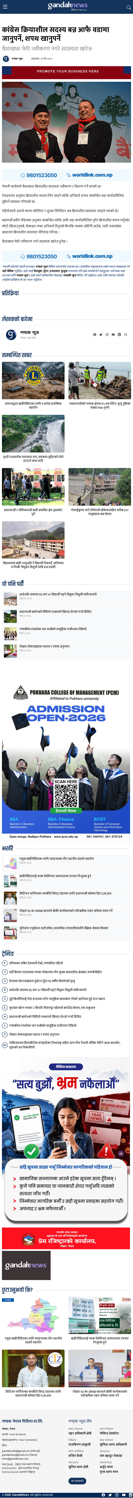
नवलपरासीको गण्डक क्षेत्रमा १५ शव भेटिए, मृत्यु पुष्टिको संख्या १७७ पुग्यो (99, 405)
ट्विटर (45, 271)
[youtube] (113, 335)
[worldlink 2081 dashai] (66, 174)
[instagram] (107, 335)
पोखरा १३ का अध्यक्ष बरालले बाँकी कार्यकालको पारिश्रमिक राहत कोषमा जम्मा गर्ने (66, 911)
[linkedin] (119, 335)
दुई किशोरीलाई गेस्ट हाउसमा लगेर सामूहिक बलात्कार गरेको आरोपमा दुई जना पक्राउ (57, 999)
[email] (125, 335)
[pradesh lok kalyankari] (66, 1153)
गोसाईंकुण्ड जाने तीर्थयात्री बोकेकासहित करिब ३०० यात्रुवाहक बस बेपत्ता (100, 512)
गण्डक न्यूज (29, 332)
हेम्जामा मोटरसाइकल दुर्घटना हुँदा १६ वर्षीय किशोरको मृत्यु (42, 981)
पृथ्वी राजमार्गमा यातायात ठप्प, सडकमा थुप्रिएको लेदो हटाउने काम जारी (33, 459)
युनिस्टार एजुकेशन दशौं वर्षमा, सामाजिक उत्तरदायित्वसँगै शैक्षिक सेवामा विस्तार (63, 928)
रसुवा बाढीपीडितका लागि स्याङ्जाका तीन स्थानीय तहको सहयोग (56, 859)
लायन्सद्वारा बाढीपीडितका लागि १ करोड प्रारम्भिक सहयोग (33, 405)
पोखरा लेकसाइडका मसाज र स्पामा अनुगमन (44, 646)
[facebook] (94, 335)
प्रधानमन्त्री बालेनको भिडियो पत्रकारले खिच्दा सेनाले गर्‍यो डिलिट (55, 612)
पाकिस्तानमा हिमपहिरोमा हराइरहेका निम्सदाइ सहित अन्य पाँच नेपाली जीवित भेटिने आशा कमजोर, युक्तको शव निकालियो (64, 1045)
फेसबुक (38, 271)
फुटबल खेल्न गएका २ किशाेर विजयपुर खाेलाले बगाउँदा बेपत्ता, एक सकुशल (52, 1008)
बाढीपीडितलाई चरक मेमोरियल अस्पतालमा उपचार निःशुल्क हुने (55, 876)
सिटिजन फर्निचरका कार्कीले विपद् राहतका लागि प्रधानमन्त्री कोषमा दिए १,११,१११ (65, 893)
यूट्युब (64, 271)
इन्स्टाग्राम (54, 271)
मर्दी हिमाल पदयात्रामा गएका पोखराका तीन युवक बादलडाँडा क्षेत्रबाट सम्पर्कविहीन (55, 972)
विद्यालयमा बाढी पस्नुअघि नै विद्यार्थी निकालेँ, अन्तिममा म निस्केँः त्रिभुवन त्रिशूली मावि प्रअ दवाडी (33, 565)
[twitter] (100, 335)
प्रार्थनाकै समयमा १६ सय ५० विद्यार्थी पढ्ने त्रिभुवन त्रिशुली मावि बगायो (58, 594)
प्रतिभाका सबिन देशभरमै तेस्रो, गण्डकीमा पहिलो (36, 963)
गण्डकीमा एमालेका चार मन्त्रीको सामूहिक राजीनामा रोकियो (53, 629)
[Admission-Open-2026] (66, 760)
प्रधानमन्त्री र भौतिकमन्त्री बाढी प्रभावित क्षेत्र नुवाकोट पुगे (33, 512)
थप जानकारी (77, 1481)
